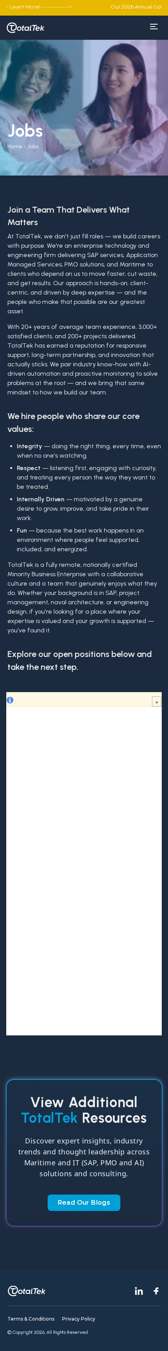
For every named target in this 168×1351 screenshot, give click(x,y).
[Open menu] (154, 26)
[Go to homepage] (25, 27)
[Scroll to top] (152, 1335)
